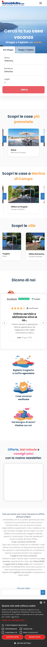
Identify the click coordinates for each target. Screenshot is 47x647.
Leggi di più (15, 617)
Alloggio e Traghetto (26, 50)
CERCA (24, 89)
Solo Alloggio (8, 50)
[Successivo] (43, 139)
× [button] (44, 602)
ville (29, 528)
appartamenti (20, 528)
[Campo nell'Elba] (23, 193)
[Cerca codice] (43, 592)
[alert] (23, 623)
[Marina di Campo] (23, 136)
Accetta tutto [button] (12, 637)
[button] (23, 620)
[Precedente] (4, 139)
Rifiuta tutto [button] (34, 637)
